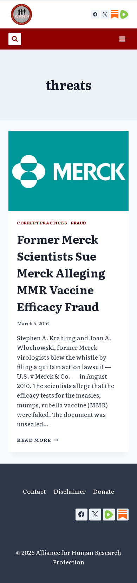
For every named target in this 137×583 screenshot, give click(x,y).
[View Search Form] (14, 39)
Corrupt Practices (42, 223)
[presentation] (68, 171)
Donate (103, 491)
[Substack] (123, 514)
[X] (105, 14)
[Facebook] (95, 14)
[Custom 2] (124, 14)
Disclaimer (69, 491)
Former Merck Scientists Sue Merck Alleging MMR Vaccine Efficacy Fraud (61, 272)
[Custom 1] (114, 14)
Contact (34, 491)
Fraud (78, 223)
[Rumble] (109, 514)
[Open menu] (122, 38)
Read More (37, 439)
